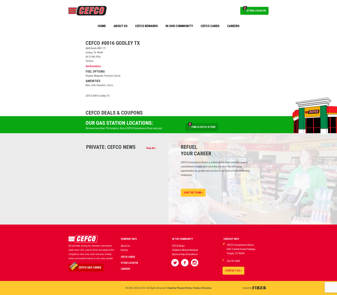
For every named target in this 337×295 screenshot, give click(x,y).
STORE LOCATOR (256, 10)
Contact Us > (233, 270)
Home (102, 26)
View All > (151, 148)
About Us (120, 26)
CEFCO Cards (210, 26)
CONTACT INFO (231, 239)
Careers (233, 26)
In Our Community (179, 26)
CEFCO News (178, 245)
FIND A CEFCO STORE (203, 127)
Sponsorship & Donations (185, 254)
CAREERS (125, 268)
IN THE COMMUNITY (182, 239)
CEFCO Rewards (146, 26)
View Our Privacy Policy (179, 288)
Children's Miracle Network (185, 250)
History (124, 250)
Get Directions (93, 66)
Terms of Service (202, 288)
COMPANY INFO (129, 239)
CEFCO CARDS (128, 256)
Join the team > (193, 192)
